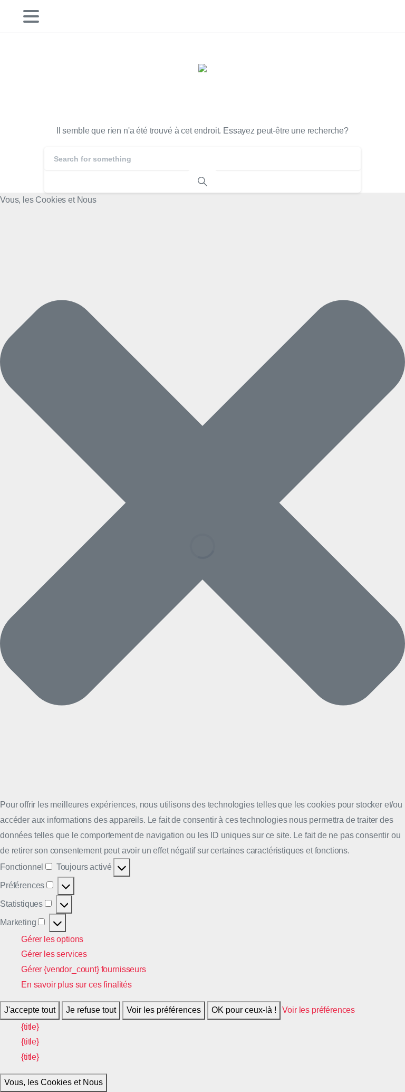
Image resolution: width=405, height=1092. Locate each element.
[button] (202, 502)
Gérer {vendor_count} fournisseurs (83, 969)
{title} (30, 1026)
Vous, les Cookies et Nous (53, 1082)
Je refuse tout (91, 1009)
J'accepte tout (29, 1009)
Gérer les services (54, 953)
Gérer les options (52, 939)
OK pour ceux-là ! (243, 1009)
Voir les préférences (164, 1009)
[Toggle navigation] (31, 16)
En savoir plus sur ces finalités (76, 984)
